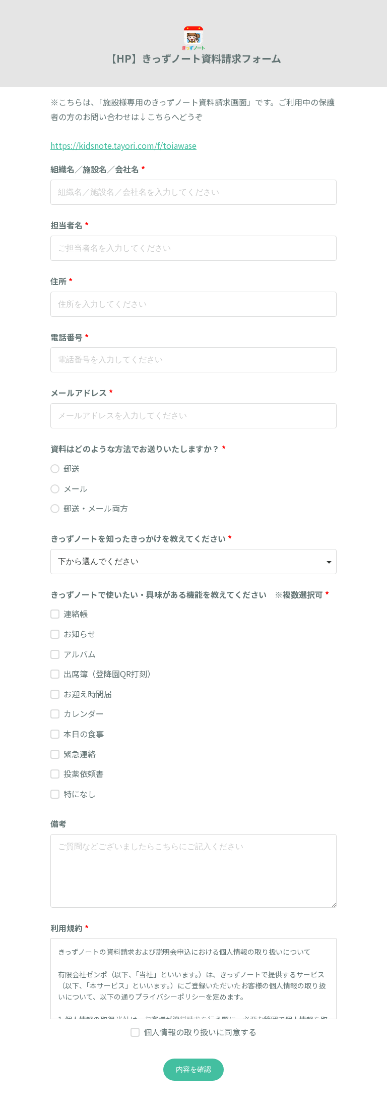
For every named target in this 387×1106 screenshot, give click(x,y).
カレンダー (83, 713)
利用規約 (69, 928)
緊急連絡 (79, 754)
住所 (61, 281)
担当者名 (69, 225)
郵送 (71, 468)
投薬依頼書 (83, 773)
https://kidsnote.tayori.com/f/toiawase (123, 145)
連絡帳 (75, 613)
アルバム (79, 654)
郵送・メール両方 (95, 508)
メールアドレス (81, 392)
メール (75, 488)
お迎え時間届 (87, 694)
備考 (58, 823)
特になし (79, 794)
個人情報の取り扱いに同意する (200, 1032)
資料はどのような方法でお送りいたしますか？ (138, 449)
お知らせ (79, 634)
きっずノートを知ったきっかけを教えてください (141, 538)
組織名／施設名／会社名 (97, 169)
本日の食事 (83, 734)
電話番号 (69, 337)
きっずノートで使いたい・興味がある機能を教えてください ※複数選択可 (189, 594)
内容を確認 (193, 1069)
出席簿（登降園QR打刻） (109, 674)
